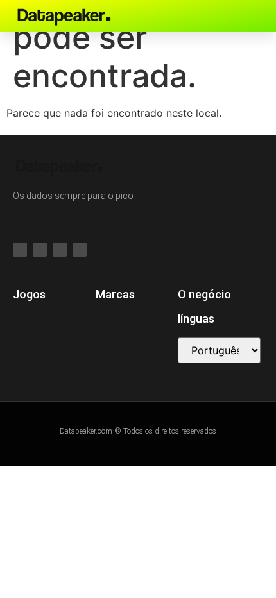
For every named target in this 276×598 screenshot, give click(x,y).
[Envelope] (246, 16)
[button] (198, 16)
